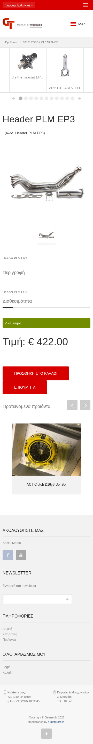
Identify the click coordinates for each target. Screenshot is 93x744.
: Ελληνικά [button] (18, 5)
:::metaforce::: (56, 721)
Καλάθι (7, 672)
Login (7, 667)
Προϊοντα (9, 640)
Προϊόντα (11, 42)
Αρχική (7, 629)
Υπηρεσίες (10, 634)
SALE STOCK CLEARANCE (40, 42)
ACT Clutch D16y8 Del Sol (46, 484)
